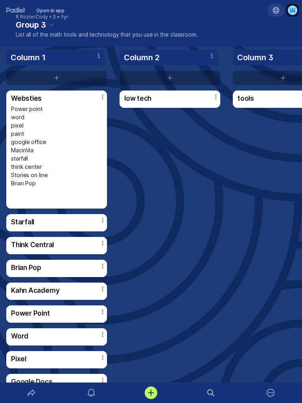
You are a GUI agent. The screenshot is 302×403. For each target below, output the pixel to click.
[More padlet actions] (270, 393)
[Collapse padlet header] (51, 24)
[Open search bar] (211, 392)
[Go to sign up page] (292, 10)
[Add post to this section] (56, 78)
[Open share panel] (31, 393)
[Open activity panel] (91, 393)
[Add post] (151, 393)
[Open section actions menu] (98, 56)
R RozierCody (32, 17)
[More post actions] (97, 100)
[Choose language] (276, 10)
